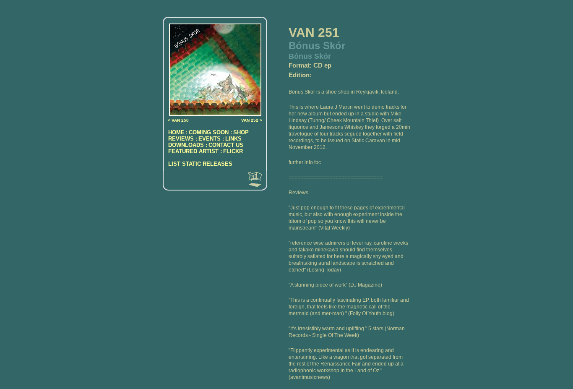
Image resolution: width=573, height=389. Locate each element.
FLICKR (233, 151)
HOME (176, 132)
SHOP (241, 132)
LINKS (233, 139)
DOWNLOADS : (187, 145)
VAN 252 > (251, 120)
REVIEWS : (182, 139)
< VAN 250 (178, 120)
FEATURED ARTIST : (195, 151)
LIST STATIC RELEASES (200, 164)
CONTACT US (225, 145)
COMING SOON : (210, 132)
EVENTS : (211, 139)
